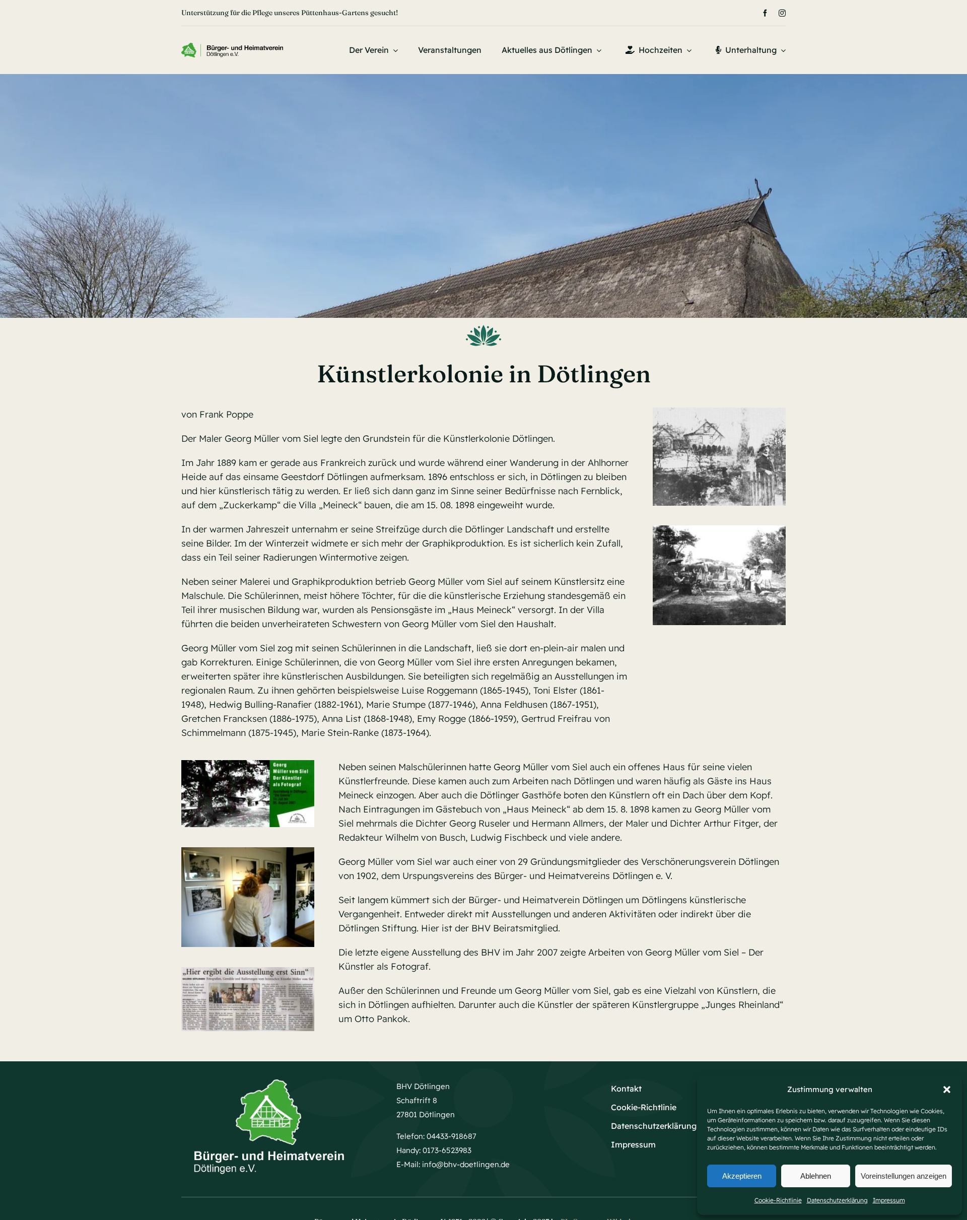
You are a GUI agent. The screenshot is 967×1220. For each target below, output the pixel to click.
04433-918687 (451, 1136)
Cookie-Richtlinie (778, 1200)
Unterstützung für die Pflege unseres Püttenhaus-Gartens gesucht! (289, 12)
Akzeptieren (742, 1176)
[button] (947, 1090)
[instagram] (782, 13)
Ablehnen (815, 1176)
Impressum (889, 1200)
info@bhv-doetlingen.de (466, 1164)
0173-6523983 (447, 1150)
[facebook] (765, 13)
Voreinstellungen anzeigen (903, 1176)
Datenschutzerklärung (837, 1200)
